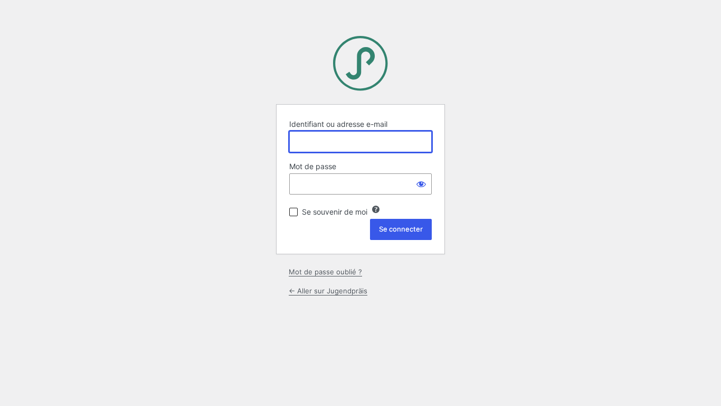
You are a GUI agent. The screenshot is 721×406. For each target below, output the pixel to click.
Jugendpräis (360, 63)
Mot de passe (312, 166)
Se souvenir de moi (334, 211)
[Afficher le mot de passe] (421, 184)
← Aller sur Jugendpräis (328, 291)
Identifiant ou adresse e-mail (338, 123)
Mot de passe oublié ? (325, 271)
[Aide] (375, 209)
